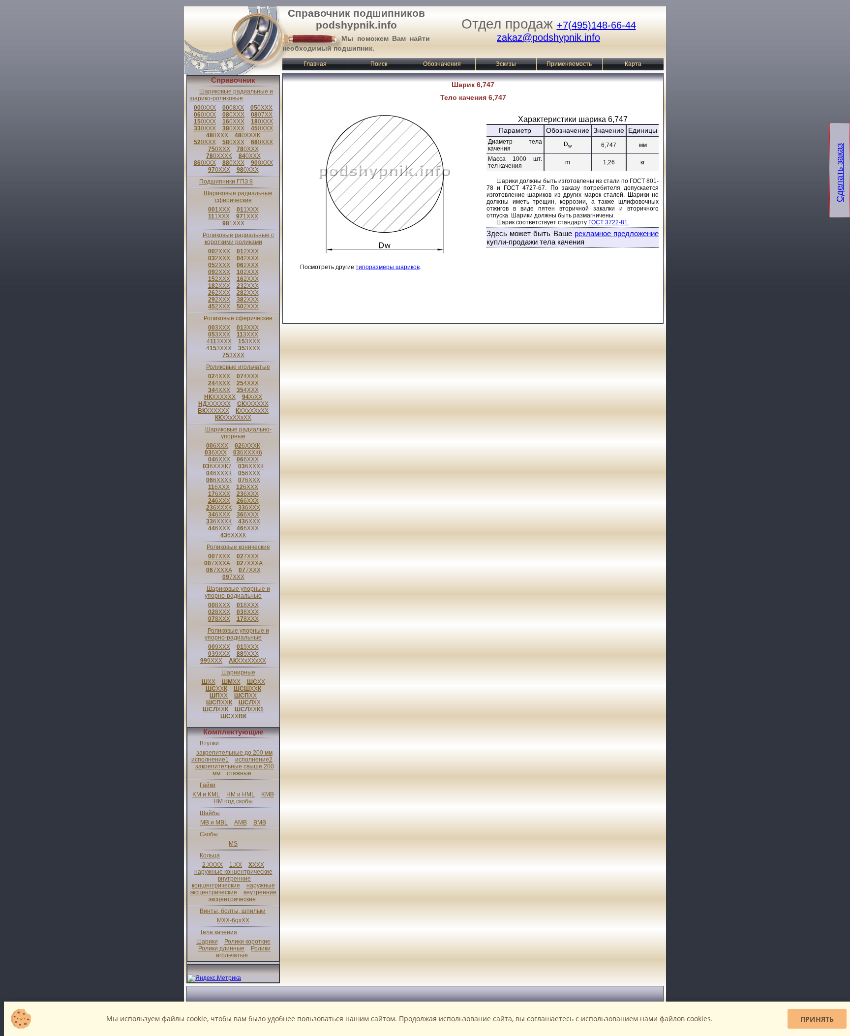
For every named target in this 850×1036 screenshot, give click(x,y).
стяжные (239, 773)
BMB (259, 822)
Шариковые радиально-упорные (238, 433)
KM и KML (206, 794)
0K (248, 135)
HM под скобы (233, 801)
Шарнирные (238, 672)
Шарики (207, 941)
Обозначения (442, 64)
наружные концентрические (233, 871)
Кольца (210, 855)
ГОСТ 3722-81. (608, 222)
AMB (240, 822)
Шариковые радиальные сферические (238, 197)
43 (219, 341)
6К (247, 445)
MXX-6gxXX (233, 920)
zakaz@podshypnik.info (548, 37)
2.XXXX (212, 864)
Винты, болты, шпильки (233, 911)
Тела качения (218, 932)
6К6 (247, 452)
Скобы (209, 834)
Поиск (378, 64)
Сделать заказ (840, 172)
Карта (633, 64)
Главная (315, 64)
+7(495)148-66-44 (596, 25)
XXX (256, 864)
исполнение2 (254, 759)
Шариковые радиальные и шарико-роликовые (231, 95)
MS (233, 843)
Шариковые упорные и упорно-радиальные (237, 592)
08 (233, 107)
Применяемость (569, 64)
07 (262, 114)
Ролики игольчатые (243, 952)
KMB (267, 794)
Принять (817, 1019)
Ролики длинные (221, 948)
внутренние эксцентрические (243, 896)
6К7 (217, 466)
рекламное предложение (617, 233)
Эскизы (505, 64)
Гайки (207, 785)
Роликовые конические (238, 547)
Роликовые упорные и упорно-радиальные (237, 634)
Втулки (209, 743)
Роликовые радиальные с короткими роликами (238, 238)
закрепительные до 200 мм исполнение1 (232, 756)
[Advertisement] (473, 298)
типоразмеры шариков (388, 267)
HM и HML (240, 794)
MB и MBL (214, 822)
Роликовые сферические (238, 318)
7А (217, 563)
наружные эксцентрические (232, 889)
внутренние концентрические (221, 882)
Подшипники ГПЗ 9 (226, 181)
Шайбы (210, 813)
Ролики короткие (247, 941)
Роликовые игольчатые (238, 367)
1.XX (235, 864)
